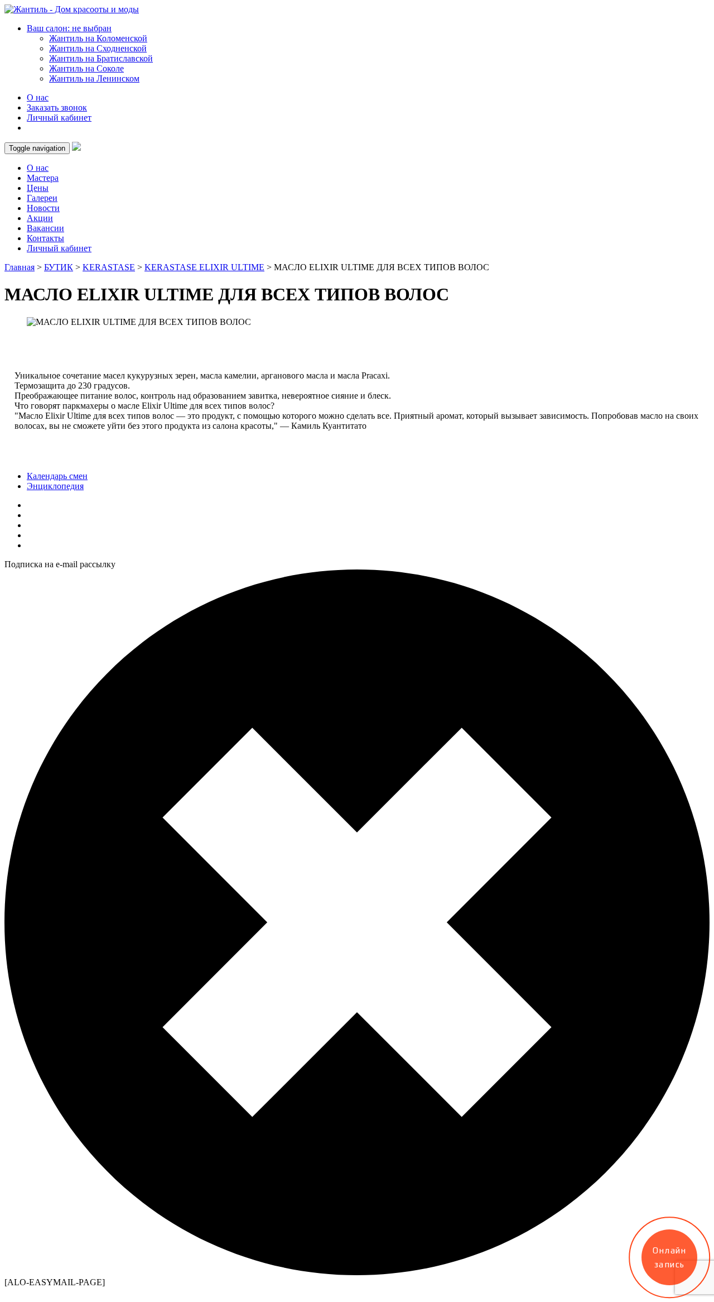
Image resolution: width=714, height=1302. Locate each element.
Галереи (42, 198)
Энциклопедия (55, 486)
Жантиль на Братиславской (101, 58)
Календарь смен (57, 476)
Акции (40, 218)
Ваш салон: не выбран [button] (69, 28)
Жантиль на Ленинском (94, 78)
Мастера (43, 178)
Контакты (45, 238)
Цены (38, 188)
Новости (43, 208)
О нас (38, 97)
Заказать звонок (57, 107)
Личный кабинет (59, 117)
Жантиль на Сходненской (98, 48)
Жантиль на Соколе (86, 68)
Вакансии (45, 228)
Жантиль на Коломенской (98, 38)
